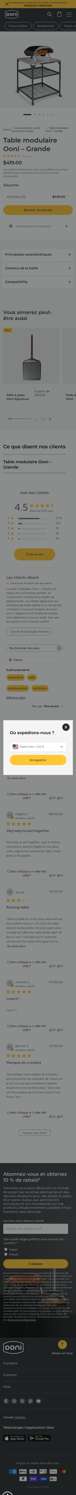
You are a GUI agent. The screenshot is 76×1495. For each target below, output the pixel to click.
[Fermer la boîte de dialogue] (66, 727)
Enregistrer (38, 760)
